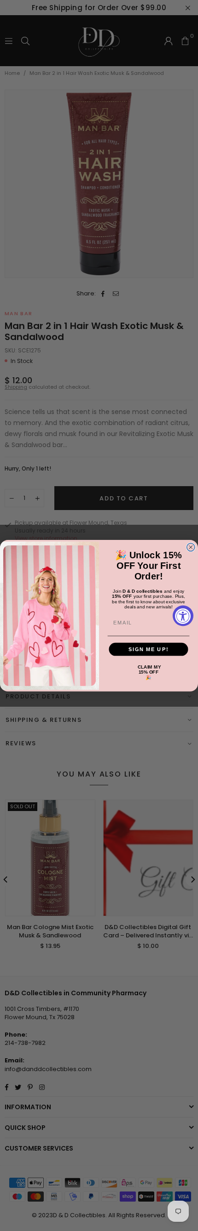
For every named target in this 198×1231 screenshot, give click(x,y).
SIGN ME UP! (148, 649)
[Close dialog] (191, 547)
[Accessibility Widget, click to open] (183, 615)
